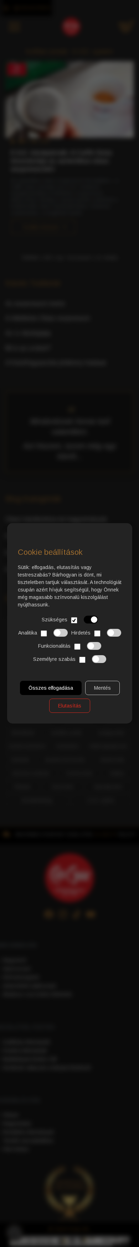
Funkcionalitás (54, 646)
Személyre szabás (54, 659)
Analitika (27, 633)
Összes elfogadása (50, 688)
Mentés (102, 688)
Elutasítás (69, 706)
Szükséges (54, 619)
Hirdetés (81, 633)
